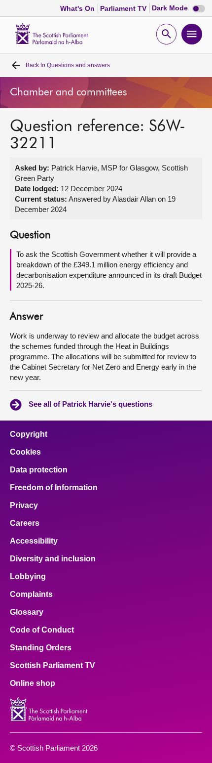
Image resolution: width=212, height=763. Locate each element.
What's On (78, 8)
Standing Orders (40, 648)
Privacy (24, 505)
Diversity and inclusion (53, 559)
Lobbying (28, 577)
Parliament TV (124, 8)
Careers (24, 523)
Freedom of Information (54, 488)
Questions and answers (68, 65)
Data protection (39, 470)
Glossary (26, 612)
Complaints (31, 594)
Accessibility (34, 541)
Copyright (28, 434)
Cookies (25, 452)
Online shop (32, 683)
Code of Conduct (42, 630)
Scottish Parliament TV (52, 666)
